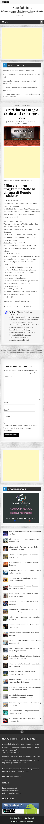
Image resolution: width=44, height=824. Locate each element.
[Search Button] (22, 732)
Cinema (17, 105)
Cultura (15, 306)
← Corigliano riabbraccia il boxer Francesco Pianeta (21, 350)
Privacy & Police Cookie (11, 793)
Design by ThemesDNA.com (22, 822)
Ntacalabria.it (22, 8)
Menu (6, 2)
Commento (8, 376)
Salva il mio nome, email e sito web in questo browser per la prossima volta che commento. (21, 428)
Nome (7, 402)
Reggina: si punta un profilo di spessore (18, 71)
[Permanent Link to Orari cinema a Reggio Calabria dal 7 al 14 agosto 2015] (22, 136)
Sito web (7, 416)
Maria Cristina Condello (16, 122)
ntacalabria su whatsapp (11, 776)
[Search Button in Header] (41, 22)
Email (6, 410)
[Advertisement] (22, 43)
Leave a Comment (22, 124)
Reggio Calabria (25, 105)
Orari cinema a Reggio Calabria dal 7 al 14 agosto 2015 (22, 113)
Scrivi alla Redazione (10, 791)
